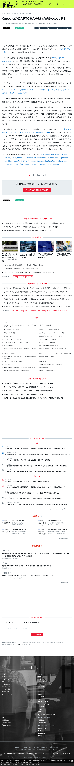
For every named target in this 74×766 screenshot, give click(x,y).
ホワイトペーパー (7, 681)
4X (3, 717)
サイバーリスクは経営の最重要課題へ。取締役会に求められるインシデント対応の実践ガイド (36, 292)
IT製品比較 (5, 692)
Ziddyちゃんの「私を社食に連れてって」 (50, 329)
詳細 (32, 764)
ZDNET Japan (6, 13)
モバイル (64, 310)
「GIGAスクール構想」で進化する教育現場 (50, 364)
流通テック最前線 (43, 367)
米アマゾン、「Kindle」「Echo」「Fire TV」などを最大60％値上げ (28, 390)
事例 (3, 676)
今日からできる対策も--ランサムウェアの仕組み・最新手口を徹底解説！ (29, 303)
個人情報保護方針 (9, 753)
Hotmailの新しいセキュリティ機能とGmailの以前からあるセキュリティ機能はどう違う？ (35, 223)
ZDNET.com (42, 722)
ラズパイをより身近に (9, 353)
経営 (13, 310)
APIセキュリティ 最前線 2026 (47, 370)
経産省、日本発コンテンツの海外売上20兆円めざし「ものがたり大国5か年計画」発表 (33, 398)
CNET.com (41, 720)
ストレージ (41, 692)
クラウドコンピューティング (32, 310)
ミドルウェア (42, 697)
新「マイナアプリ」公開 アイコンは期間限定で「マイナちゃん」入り (28, 387)
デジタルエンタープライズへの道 (12, 339)
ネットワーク (42, 694)
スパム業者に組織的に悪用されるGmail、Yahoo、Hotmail (36, 164)
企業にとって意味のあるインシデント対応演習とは (52, 348)
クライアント (42, 681)
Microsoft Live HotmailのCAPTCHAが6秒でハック (21, 269)
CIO (39, 676)
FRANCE (41, 731)
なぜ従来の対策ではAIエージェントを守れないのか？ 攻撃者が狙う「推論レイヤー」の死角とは (37, 288)
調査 (39, 712)
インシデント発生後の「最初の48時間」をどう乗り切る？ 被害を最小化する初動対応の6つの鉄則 (38, 295)
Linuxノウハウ (43, 322)
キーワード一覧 (7, 694)
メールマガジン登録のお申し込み (37, 190)
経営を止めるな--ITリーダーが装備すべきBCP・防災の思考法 (55, 353)
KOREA (40, 736)
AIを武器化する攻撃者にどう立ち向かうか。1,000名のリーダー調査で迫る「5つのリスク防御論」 (38, 306)
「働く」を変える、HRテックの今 (13, 361)
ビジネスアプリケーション (54, 310)
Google (15, 276)
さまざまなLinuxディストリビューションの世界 (51, 333)
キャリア (41, 707)
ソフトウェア (42, 686)
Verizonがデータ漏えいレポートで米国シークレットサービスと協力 (27, 230)
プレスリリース (7, 686)
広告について (45, 753)
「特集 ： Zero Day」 (30, 219)
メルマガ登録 (37, 634)
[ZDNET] (8, 4)
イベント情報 (6, 689)
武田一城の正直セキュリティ (46, 356)
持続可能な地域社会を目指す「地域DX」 (49, 345)
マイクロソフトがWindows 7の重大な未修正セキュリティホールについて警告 (31, 227)
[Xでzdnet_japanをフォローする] (37, 667)
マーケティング (43, 701)
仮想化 (43, 310)
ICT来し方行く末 (8, 364)
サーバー (41, 689)
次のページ (40, 175)
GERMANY (41, 733)
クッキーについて (32, 753)
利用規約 (21, 753)
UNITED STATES (43, 728)
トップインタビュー (9, 322)
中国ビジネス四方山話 (45, 325)
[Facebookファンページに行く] (32, 667)
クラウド (41, 679)
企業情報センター (7, 684)
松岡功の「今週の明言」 (10, 333)
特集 (3, 674)
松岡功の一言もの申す (9, 336)
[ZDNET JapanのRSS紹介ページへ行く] (42, 667)
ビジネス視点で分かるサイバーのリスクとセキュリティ (18, 342)
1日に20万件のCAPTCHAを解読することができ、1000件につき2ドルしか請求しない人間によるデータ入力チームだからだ (36, 89)
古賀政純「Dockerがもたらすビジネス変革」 (51, 336)
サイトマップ (66, 753)
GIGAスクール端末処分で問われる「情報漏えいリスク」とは (20, 367)
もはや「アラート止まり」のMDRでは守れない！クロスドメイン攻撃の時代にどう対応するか (36, 299)
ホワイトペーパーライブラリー (59, 509)
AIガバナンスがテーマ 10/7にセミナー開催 (29, 1)
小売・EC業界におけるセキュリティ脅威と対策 (16, 370)
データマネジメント (44, 704)
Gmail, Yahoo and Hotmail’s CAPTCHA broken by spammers (35, 158)
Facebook (21, 276)
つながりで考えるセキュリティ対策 (48, 339)
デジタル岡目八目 (8, 345)
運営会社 (55, 753)
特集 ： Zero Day (26, 13)
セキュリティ (15, 13)
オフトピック (42, 709)
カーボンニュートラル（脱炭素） (47, 342)
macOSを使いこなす (44, 361)
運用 (39, 699)
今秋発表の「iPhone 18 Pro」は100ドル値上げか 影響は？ (25, 394)
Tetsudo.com (6, 725)
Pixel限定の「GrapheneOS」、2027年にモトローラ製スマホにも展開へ (29, 383)
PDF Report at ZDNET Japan (11, 329)
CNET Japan (20, 644)
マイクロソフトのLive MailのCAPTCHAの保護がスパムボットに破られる (29, 272)
